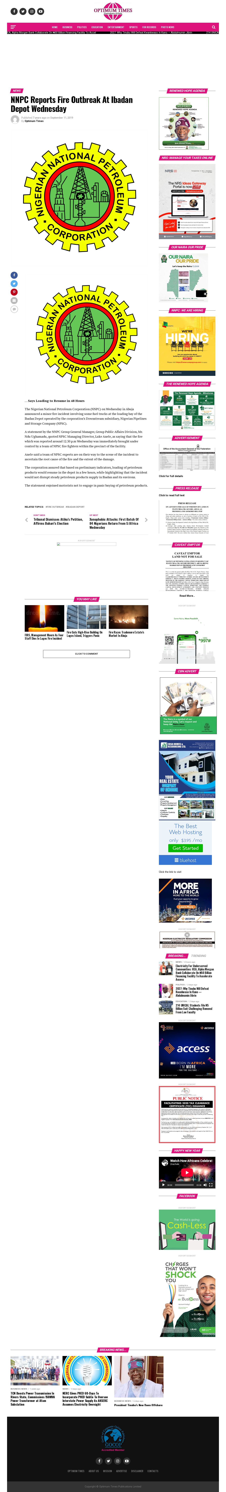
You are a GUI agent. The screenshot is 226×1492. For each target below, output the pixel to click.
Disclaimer (137, 1471)
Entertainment (116, 27)
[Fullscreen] (211, 1185)
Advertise (121, 1471)
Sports (133, 27)
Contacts (152, 1471)
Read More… (187, 595)
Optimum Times (34, 121)
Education (97, 27)
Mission (107, 1471)
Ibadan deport (76, 507)
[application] (187, 1172)
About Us (94, 1471)
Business (67, 27)
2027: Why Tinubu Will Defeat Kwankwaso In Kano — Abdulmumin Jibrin (144, 32)
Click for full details (171, 476)
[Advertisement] (113, 60)
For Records (149, 27)
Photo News (167, 27)
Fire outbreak (55, 507)
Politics (82, 27)
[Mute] (205, 1185)
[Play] (163, 1185)
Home (55, 27)
